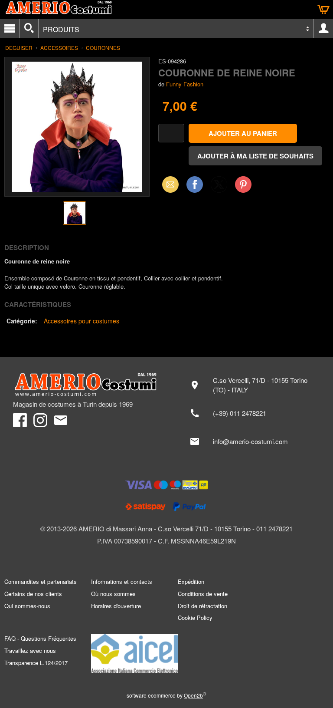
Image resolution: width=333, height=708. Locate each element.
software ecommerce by (166, 695)
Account (323, 28)
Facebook (194, 184)
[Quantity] (171, 133)
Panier (323, 9)
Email (168, 184)
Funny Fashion (184, 84)
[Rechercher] (29, 28)
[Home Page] (85, 384)
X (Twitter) (219, 187)
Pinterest (243, 184)
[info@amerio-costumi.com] (252, 441)
